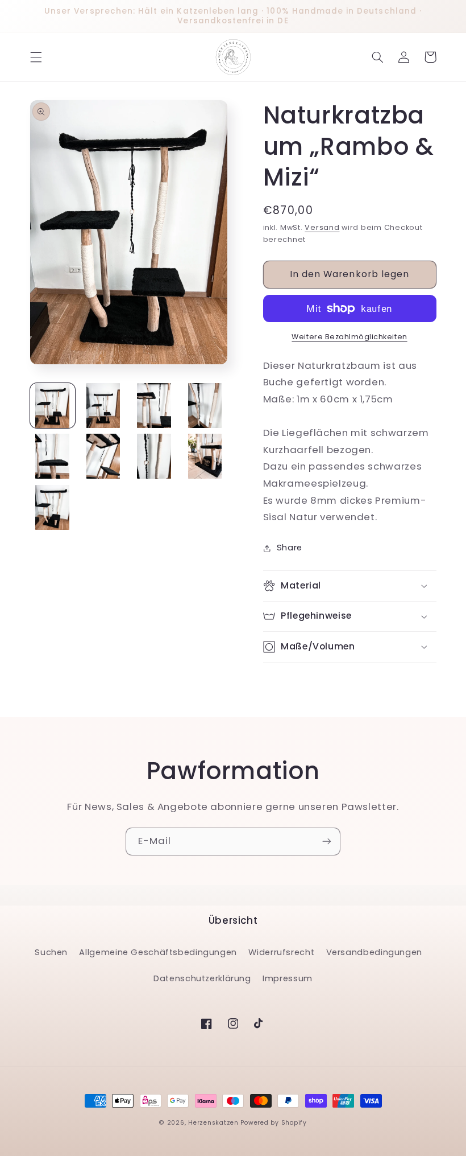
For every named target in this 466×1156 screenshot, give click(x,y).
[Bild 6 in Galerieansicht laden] (103, 456)
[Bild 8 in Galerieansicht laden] (204, 456)
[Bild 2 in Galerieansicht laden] (103, 405)
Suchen (51, 952)
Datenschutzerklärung (202, 978)
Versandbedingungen (374, 952)
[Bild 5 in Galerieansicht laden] (52, 456)
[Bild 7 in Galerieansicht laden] (154, 456)
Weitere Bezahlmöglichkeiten (349, 337)
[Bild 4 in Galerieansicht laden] (204, 405)
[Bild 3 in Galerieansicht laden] (154, 405)
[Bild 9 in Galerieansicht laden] (52, 507)
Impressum (288, 978)
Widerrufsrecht (281, 952)
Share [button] (289, 547)
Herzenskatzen (213, 1122)
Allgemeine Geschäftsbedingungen (158, 952)
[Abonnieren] (327, 841)
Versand (322, 227)
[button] (36, 57)
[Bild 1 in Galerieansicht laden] (52, 405)
